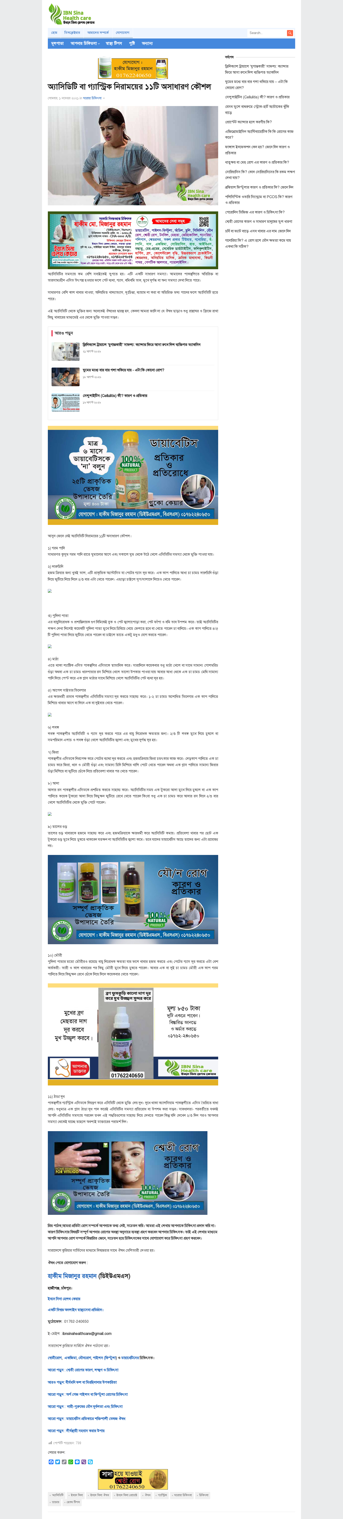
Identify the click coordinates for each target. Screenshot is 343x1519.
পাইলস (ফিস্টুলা (104, 1358)
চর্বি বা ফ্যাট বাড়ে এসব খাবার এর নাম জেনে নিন (258, 231)
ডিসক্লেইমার (72, 33)
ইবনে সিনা (77, 1495)
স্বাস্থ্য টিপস (114, 43)
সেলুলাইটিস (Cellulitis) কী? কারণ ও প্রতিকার (257, 97)
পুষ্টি (132, 43)
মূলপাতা (57, 43)
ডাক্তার (55, 1502)
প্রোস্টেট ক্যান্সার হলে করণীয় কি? (248, 122)
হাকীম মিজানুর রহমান (72, 1276)
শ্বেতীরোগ (55, 1358)
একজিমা (70, 1358)
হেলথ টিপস (73, 1502)
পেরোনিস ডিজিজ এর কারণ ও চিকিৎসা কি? (255, 212)
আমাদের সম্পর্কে (98, 33)
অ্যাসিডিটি (57, 1495)
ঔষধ (147, 1495)
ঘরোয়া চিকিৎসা (92, 98)
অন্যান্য (147, 43)
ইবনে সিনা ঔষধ (99, 1495)
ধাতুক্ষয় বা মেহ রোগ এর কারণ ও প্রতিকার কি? (257, 162)
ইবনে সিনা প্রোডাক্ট (126, 1495)
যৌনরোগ (84, 1358)
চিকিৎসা (203, 1495)
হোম (54, 33)
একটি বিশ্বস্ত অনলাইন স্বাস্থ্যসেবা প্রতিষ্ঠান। (76, 1310)
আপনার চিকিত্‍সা (84, 43)
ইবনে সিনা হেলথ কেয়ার (64, 1299)
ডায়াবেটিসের (130, 1358)
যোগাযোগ (122, 33)
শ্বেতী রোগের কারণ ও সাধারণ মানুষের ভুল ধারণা (258, 221)
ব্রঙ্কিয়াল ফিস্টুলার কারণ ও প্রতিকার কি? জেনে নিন (259, 187)
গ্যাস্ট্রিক (162, 1495)
